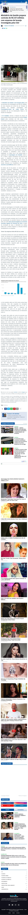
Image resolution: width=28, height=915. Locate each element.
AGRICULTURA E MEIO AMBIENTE (14, 885)
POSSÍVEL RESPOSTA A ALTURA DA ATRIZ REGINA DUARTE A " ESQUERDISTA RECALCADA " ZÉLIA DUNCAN (20, 826)
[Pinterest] (14, 409)
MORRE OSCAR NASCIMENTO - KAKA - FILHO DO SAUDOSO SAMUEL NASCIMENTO (19, 836)
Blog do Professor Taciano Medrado (16, 909)
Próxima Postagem (22, 795)
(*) (14, 871)
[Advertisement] (14, 46)
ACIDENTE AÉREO (14, 875)
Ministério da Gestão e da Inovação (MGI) (13, 102)
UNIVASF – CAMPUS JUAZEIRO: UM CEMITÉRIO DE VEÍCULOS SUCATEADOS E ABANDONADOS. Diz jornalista (20, 430)
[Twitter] (4, 28)
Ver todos (25, 423)
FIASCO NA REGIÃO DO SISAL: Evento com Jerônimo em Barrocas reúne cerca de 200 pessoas (13, 864)
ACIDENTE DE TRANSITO (14, 877)
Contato (18, 913)
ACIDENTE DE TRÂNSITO (14, 879)
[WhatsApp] (6, 28)
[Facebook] (2, 28)
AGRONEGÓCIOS (14, 889)
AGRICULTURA (14, 883)
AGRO (14, 887)
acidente (14, 873)
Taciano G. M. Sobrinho (13, 413)
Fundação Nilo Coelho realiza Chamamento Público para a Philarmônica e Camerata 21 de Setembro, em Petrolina (13, 849)
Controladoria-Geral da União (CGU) (12, 109)
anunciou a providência (7, 164)
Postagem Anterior (5, 795)
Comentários (21, 809)
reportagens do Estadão (15, 155)
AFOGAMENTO (14, 881)
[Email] (17, 409)
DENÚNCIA (5, 405)
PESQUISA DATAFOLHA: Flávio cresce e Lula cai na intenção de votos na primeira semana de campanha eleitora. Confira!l (13, 857)
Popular (7, 809)
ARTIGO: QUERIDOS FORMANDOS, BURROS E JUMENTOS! (20, 816)
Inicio (9, 913)
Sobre (13, 913)
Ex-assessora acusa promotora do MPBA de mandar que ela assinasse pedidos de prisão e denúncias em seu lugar (20, 441)
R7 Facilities (5, 115)
